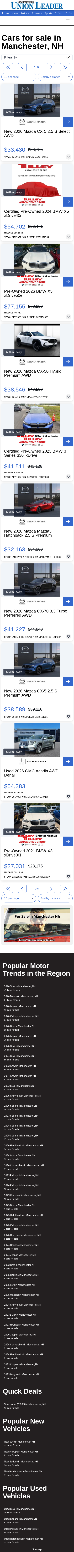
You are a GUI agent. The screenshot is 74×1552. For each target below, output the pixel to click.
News (15, 13)
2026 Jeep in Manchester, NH (20, 1336)
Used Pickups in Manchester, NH (21, 1530)
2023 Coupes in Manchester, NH (21, 1366)
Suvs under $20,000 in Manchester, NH (25, 1406)
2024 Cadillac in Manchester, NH (21, 1247)
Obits (69, 13)
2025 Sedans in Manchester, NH (21, 1137)
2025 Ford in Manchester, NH (19, 1286)
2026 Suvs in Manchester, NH (19, 988)
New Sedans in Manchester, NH (21, 1463)
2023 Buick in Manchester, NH (20, 1316)
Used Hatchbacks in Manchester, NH (23, 1540)
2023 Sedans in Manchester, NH (21, 1117)
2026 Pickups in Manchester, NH (21, 1018)
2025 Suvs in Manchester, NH (19, 1048)
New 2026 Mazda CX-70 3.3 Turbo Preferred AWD (35, 613)
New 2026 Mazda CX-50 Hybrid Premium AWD (32, 373)
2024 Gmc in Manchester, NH (19, 1157)
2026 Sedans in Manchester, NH (21, 1107)
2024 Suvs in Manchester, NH (19, 1058)
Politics (25, 13)
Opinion (59, 13)
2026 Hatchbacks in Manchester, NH (23, 1147)
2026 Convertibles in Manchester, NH (24, 1167)
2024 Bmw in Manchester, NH (20, 1078)
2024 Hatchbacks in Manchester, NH (23, 1356)
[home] (37, 5)
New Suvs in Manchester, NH (19, 1443)
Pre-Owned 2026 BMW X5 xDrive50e (28, 293)
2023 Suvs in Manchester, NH (19, 1087)
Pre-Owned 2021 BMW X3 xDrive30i (28, 853)
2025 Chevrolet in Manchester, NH (22, 1237)
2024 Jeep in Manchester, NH (20, 1257)
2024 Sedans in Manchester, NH (21, 1127)
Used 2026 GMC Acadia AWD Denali (31, 773)
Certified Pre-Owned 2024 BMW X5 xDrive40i (36, 213)
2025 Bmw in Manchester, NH (20, 1038)
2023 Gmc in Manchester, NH (19, 1267)
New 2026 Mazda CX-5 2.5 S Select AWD (37, 133)
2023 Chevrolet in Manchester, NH (22, 1197)
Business (37, 13)
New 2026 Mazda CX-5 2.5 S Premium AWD (30, 693)
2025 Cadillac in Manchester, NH (21, 1277)
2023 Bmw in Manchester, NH (20, 1068)
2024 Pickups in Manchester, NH (21, 1187)
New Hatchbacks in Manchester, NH (23, 1473)
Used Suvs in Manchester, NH (19, 1511)
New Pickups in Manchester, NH (21, 1453)
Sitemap (37, 1549)
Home (5, 13)
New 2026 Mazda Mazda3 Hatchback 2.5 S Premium (28, 533)
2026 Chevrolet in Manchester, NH (22, 1097)
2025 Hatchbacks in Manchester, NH (23, 1217)
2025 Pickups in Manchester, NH (21, 1227)
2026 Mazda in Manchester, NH (21, 998)
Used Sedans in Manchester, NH (21, 1521)
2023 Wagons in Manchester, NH (21, 1376)
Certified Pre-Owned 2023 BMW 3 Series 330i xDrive (35, 453)
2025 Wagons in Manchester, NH (21, 1296)
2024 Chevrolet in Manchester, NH (22, 1306)
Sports (48, 13)
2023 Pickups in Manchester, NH (21, 1177)
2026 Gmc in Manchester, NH (19, 1028)
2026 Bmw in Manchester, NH (20, 1008)
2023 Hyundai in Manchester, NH (21, 1326)
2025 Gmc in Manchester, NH (19, 1207)
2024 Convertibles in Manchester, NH (24, 1346)
